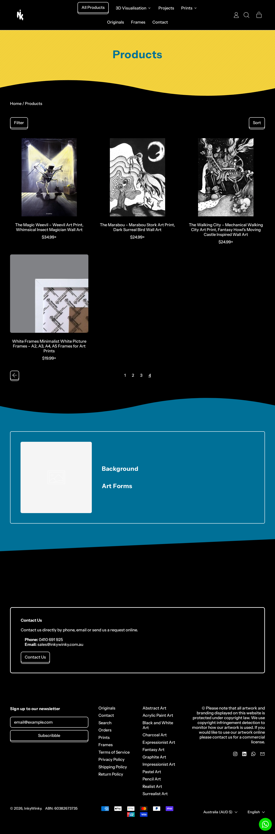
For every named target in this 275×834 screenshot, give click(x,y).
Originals (115, 22)
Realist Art (152, 786)
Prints (104, 737)
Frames (138, 22)
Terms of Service (114, 752)
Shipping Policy (112, 766)
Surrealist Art (155, 793)
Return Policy (110, 774)
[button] (246, 15)
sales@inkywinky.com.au (60, 644)
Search (105, 722)
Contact (160, 22)
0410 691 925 (51, 639)
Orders (105, 730)
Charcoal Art (155, 734)
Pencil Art (152, 779)
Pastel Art (152, 771)
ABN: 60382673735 (61, 808)
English (254, 812)
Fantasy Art (153, 749)
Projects (166, 8)
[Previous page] (14, 375)
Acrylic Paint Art (158, 715)
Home (16, 103)
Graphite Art (154, 757)
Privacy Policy (111, 759)
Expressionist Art (159, 742)
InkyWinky (32, 808)
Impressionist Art (159, 764)
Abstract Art (154, 708)
